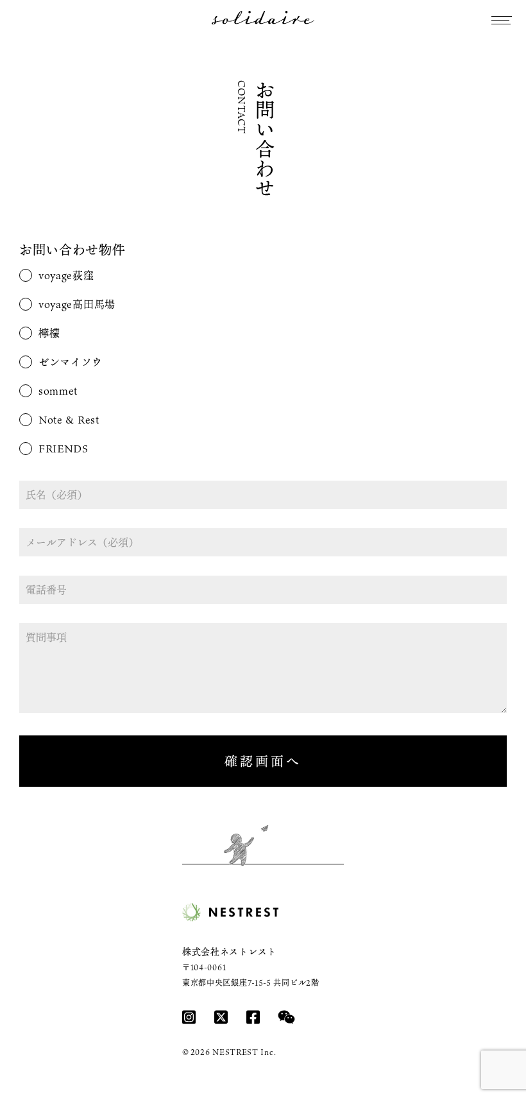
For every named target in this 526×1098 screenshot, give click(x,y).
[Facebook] (253, 1017)
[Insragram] (189, 1017)
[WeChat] (286, 1017)
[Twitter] (221, 1017)
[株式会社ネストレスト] (230, 912)
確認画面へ (263, 761)
